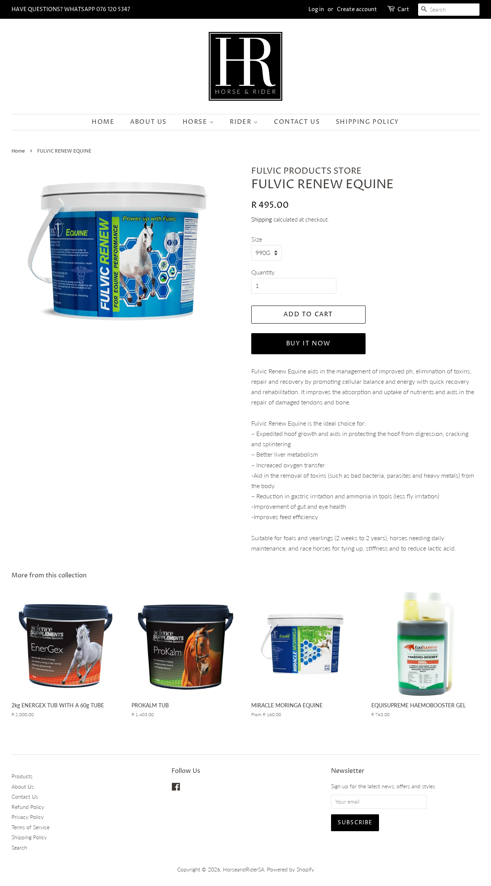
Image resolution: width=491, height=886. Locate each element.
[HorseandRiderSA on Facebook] (175, 788)
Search (19, 848)
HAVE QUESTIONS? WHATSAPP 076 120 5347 (71, 9)
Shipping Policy (367, 122)
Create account (357, 9)
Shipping (261, 219)
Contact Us (297, 122)
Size (256, 239)
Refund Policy (28, 807)
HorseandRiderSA (243, 869)
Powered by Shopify (290, 869)
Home (103, 122)
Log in (316, 9)
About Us (148, 122)
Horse (196, 122)
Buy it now (308, 343)
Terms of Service (30, 827)
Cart (403, 9)
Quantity (263, 272)
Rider (242, 122)
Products (22, 776)
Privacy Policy (28, 817)
